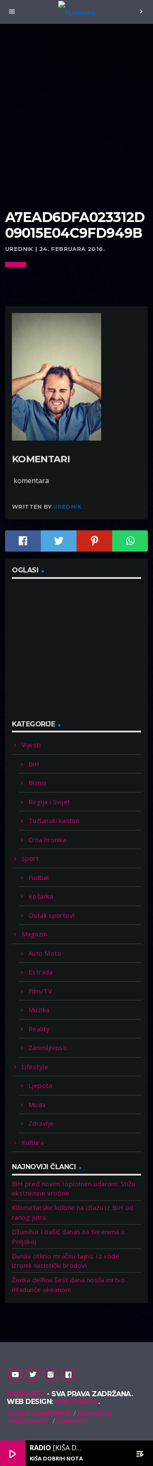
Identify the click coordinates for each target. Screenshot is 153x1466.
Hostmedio (76, 1402)
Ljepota (40, 1085)
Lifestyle (35, 1066)
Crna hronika (47, 839)
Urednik (67, 506)
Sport (30, 858)
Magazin (34, 934)
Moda (37, 1104)
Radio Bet (26, 1394)
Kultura (33, 1142)
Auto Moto (44, 953)
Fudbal (38, 877)
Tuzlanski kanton (53, 820)
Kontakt (72, 1421)
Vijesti (31, 744)
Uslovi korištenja (39, 1413)
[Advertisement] (76, 127)
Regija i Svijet (49, 801)
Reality (39, 1029)
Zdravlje (41, 1123)
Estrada (40, 972)
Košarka (40, 896)
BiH (34, 764)
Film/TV (40, 991)
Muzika (39, 1009)
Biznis (37, 782)
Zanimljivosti (47, 1047)
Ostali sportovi (51, 915)
